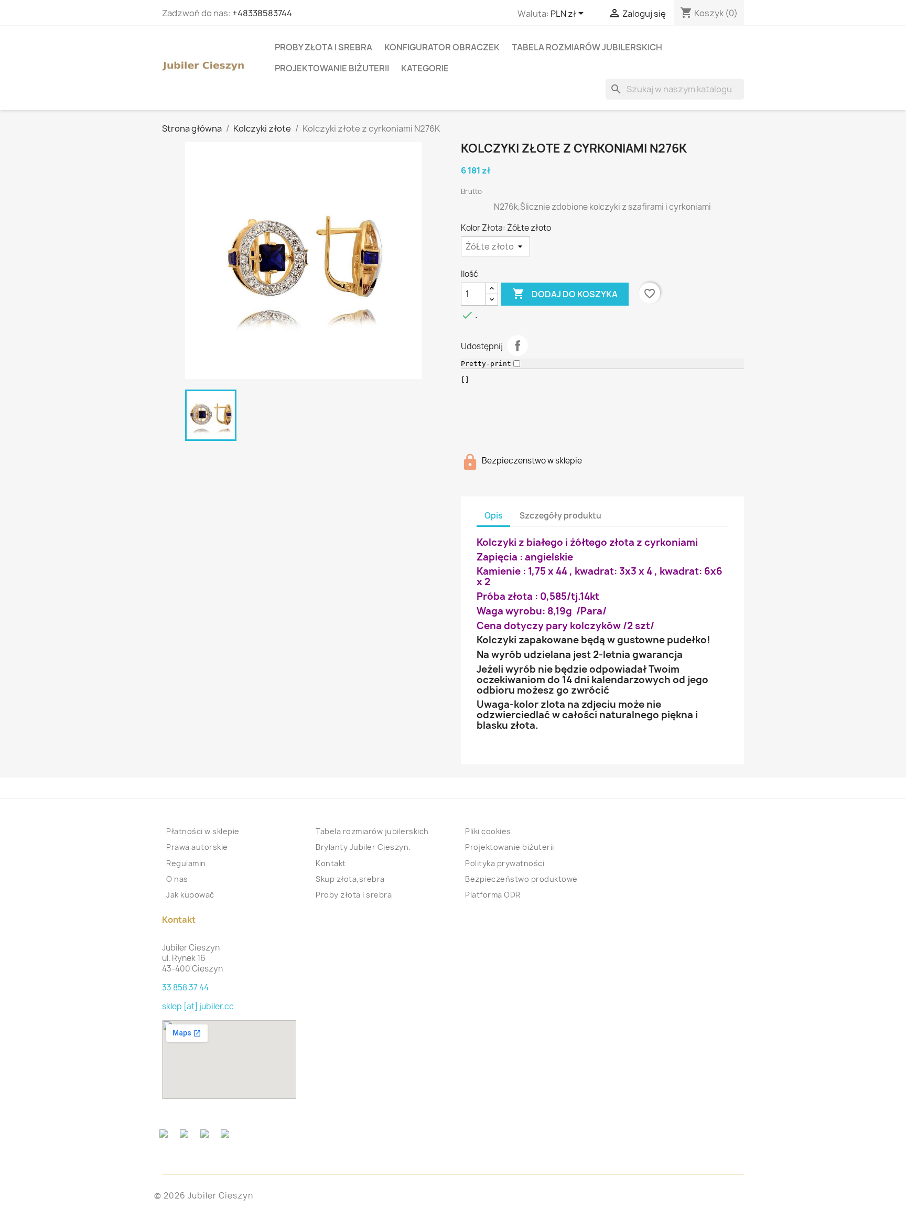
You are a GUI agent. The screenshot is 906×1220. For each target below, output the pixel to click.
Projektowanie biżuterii (332, 68)
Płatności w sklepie (203, 831)
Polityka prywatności (504, 863)
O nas (177, 879)
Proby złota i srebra (323, 47)
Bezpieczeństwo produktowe (521, 879)
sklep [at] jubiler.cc (198, 1006)
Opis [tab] (493, 515)
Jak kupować (190, 895)
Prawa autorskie (197, 847)
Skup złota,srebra (350, 879)
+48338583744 (262, 13)
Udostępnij (517, 345)
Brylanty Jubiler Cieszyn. (363, 847)
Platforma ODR (493, 895)
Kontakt (331, 863)
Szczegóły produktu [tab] (560, 515)
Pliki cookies (488, 831)
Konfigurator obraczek (442, 47)
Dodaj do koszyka (565, 293)
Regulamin (186, 863)
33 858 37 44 (185, 987)
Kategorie (425, 68)
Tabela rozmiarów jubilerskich (587, 47)
